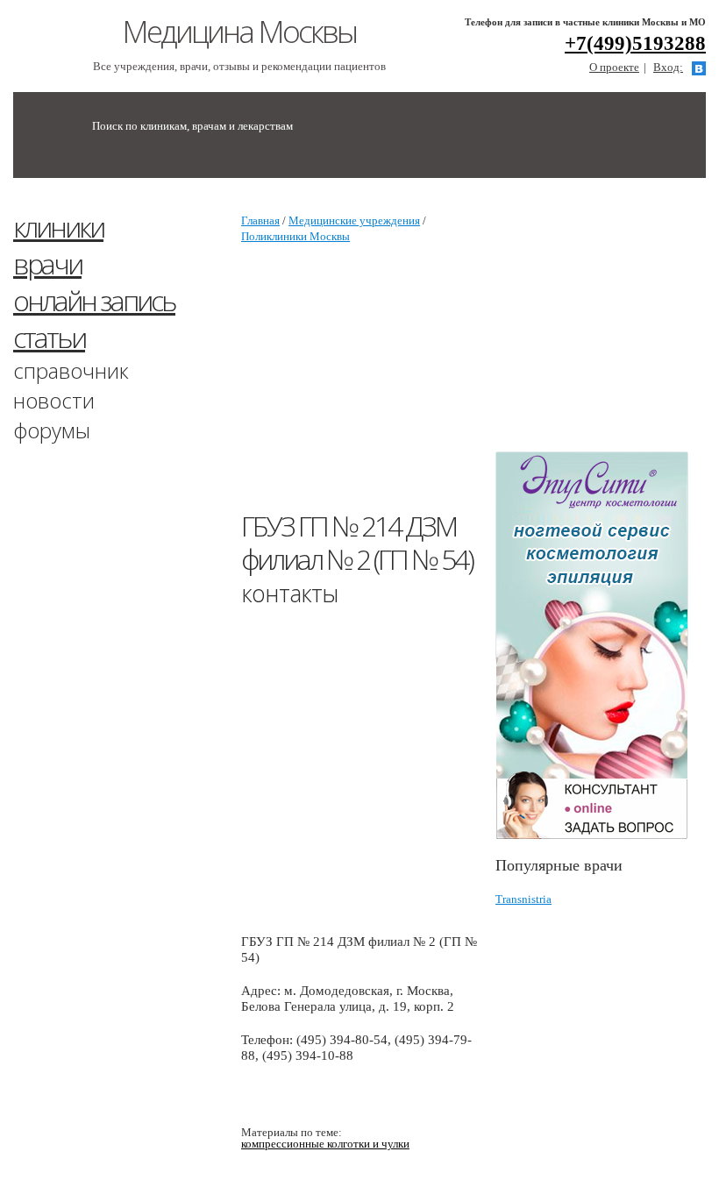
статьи (49, 337)
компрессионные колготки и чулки (325, 1143)
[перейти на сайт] (600, 645)
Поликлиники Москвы (295, 236)
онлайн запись (94, 300)
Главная (260, 220)
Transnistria (523, 899)
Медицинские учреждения (354, 220)
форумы (51, 430)
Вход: (668, 67)
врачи (47, 263)
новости (54, 400)
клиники (58, 226)
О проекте (614, 67)
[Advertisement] (480, 385)
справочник (71, 370)
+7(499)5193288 (635, 43)
